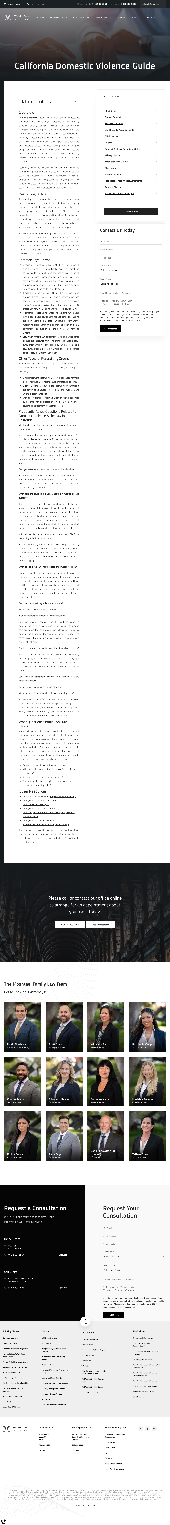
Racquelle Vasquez (143, 1044)
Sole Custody (86, 1365)
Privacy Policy (110, 1447)
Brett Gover (56, 1044)
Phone (128, 304)
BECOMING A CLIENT (82, 17)
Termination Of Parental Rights (145, 1391)
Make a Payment (14, 4)
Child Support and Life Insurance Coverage (145, 1352)
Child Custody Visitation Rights (93, 1349)
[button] (75, 101)
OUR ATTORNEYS (103, 17)
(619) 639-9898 (128, 4)
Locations (121, 17)
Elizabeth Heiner (59, 1099)
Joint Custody (86, 1360)
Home (107, 1453)
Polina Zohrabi (16, 1154)
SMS (116, 304)
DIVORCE (136, 17)
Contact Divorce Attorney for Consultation (115, 1435)
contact (56, 838)
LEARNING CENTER (58, 17)
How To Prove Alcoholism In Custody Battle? (143, 1344)
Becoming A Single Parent (13, 1372)
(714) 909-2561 (99, 4)
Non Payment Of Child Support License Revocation (145, 1374)
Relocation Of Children (90, 1392)
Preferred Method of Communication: (116, 301)
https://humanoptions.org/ (63, 796)
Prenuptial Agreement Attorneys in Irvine (55, 1371)
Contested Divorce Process (52, 1394)
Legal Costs (7, 1401)
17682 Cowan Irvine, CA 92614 (44, 1437)
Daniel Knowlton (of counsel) (103, 1152)
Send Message (110, 328)
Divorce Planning (48, 1399)
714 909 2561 (44, 1445)
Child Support (138, 1396)
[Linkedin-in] (154, 1428)
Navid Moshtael (17, 1044)
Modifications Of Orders (90, 1339)
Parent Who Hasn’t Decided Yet (15, 1367)
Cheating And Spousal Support (53, 1388)
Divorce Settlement (49, 1364)
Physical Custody (88, 1355)
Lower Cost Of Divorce (11, 1407)
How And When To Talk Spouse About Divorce (15, 1355)
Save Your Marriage (10, 1338)
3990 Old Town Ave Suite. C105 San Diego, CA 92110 (80, 1437)
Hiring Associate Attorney (114, 1469)
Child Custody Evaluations (143, 1338)
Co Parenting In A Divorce (12, 1377)
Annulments (46, 1343)
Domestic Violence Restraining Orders (53, 1358)
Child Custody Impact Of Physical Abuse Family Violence (94, 1372)
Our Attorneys (110, 1442)
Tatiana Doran (140, 1154)
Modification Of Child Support (92, 1387)
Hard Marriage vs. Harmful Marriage (13, 1389)
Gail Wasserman (100, 1099)
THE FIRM (40, 17)
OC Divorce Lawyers (49, 1338)
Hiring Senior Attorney (113, 1463)
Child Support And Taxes (142, 1359)
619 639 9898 (77, 1445)
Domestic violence (28, 117)
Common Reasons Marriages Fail (15, 1348)
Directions (43, 1450)
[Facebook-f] (147, 1428)
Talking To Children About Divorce (15, 1362)
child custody (67, 223)
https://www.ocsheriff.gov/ (36, 804)
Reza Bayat (56, 1154)
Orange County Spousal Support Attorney (54, 1350)
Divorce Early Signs (10, 1343)
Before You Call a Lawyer (12, 1396)
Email (105, 304)
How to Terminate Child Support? (146, 1386)
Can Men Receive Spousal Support (55, 1383)
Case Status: (105, 266)
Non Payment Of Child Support (145, 1380)
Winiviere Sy (98, 1044)
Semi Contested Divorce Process (54, 1404)
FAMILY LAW (151, 17)
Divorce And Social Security (52, 1378)
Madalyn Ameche (142, 1099)
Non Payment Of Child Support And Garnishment (146, 1366)
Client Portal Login (37, 4)
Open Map (63, 1254)
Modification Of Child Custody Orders (92, 1380)
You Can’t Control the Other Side (15, 1383)
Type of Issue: (106, 279)
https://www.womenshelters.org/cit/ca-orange (46, 824)
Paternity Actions (88, 1344)
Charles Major (15, 1099)
